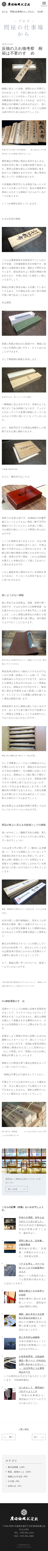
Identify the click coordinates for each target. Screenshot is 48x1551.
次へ (36, 1437)
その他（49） (14, 1481)
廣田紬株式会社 (16, 4)
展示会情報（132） (17, 1467)
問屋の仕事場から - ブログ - (22, 11)
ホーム (5, 11)
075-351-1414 (27, 1533)
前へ (11, 1437)
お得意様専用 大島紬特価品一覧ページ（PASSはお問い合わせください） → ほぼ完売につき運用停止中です (33, 1364)
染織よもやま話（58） (18, 1476)
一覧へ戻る (23, 1429)
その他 (40, 11)
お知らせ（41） (15, 1486)
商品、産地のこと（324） (20, 1472)
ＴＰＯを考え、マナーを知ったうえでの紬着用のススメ (31, 1268)
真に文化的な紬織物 (29, 1337)
